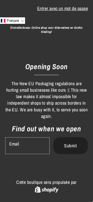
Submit (70, 145)
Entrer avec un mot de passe (62, 8)
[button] (12, 20)
